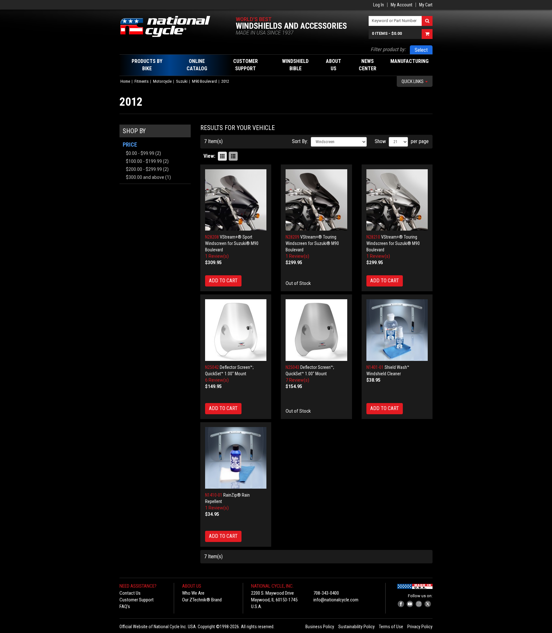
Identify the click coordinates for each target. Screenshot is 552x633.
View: (209, 156)
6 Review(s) (217, 380)
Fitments (141, 81)
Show (380, 141)
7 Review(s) (297, 380)
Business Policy (319, 626)
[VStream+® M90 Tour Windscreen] (316, 200)
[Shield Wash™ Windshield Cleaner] (397, 330)
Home (125, 81)
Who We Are (193, 593)
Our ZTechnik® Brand (202, 600)
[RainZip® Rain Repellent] (236, 458)
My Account (401, 4)
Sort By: (300, 141)
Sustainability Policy (356, 626)
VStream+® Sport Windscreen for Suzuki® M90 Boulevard (231, 243)
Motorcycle (162, 81)
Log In (378, 4)
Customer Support (136, 600)
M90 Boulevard (204, 81)
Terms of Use (391, 626)
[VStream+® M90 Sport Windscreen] (236, 200)
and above (145, 177)
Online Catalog (197, 65)
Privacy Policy (420, 626)
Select (421, 50)
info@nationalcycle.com (335, 600)
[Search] (427, 21)
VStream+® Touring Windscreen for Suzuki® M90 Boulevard (312, 243)
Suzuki (182, 81)
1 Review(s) (217, 256)
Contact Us (130, 593)
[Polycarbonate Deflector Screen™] (236, 330)
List (233, 156)
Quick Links (413, 81)
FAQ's (124, 606)
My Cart (426, 4)
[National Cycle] (168, 26)
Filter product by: (388, 49)
